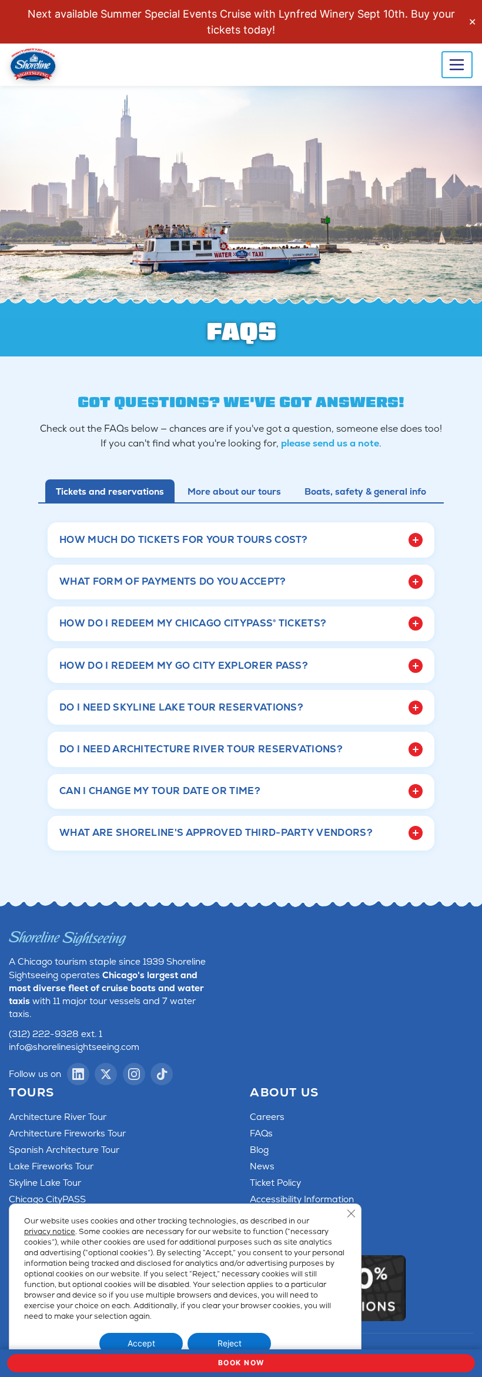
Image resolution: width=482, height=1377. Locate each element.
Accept (141, 1343)
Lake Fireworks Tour (51, 1166)
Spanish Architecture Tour (64, 1150)
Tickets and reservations (110, 492)
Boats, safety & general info (365, 492)
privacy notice (49, 1231)
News (262, 1166)
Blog (259, 1150)
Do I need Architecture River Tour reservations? (201, 749)
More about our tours (234, 492)
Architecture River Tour (57, 1117)
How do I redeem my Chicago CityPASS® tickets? (192, 623)
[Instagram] (134, 1074)
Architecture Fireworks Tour (67, 1133)
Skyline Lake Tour (45, 1183)
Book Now (241, 1362)
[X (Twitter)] (106, 1074)
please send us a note (330, 443)
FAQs (261, 1133)
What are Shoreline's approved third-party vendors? (216, 832)
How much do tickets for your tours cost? (183, 540)
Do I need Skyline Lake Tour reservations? (181, 707)
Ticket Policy (275, 1183)
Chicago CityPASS (47, 1199)
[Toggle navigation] (457, 64)
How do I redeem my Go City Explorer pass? (183, 665)
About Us (284, 1092)
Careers (267, 1117)
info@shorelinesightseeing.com (74, 1047)
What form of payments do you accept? (172, 581)
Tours (32, 1092)
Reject (229, 1343)
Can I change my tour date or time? (159, 791)
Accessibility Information (302, 1199)
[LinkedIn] (78, 1074)
